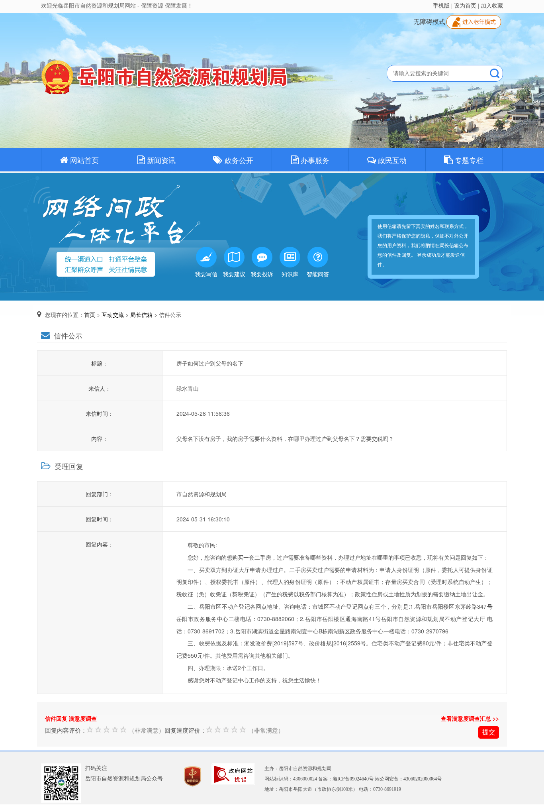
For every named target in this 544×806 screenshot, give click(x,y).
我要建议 (234, 274)
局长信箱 (141, 314)
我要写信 (206, 274)
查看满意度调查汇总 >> (470, 718)
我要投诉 (262, 274)
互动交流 (113, 314)
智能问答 (318, 274)
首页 (89, 314)
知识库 (290, 274)
